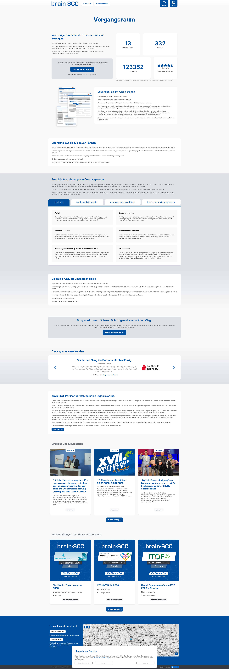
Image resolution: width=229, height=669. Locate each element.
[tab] (59, 202)
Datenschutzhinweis (83, 663)
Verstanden (145, 663)
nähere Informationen (70, 600)
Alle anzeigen (116, 519)
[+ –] (131, 640)
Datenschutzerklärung (101, 658)
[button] (55, 367)
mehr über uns (58, 429)
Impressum (104, 663)
